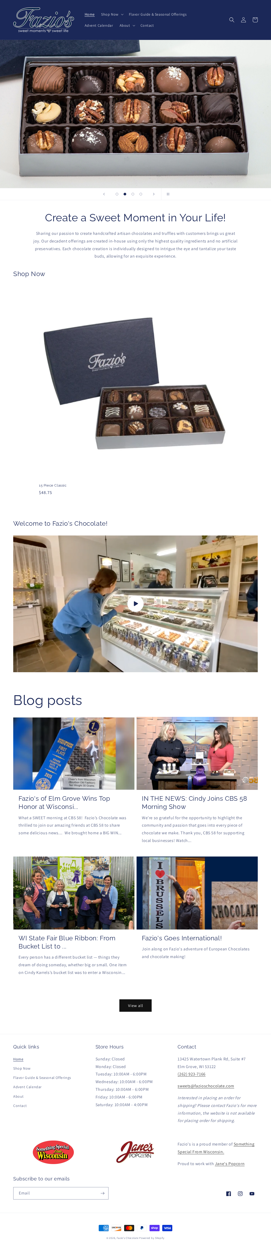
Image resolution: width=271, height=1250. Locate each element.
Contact (20, 1105)
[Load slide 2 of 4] (125, 194)
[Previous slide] (104, 194)
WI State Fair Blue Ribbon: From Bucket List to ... (67, 942)
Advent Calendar (27, 1086)
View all (135, 1005)
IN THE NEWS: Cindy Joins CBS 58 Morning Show (194, 803)
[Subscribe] (102, 1193)
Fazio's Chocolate (128, 1238)
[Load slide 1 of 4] (117, 194)
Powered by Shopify (152, 1238)
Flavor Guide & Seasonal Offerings (42, 1077)
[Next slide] (154, 194)
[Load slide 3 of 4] (133, 194)
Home (18, 1059)
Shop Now (22, 1068)
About (18, 1096)
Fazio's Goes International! (182, 938)
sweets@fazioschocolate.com (206, 1086)
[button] (112, 14)
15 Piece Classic (53, 485)
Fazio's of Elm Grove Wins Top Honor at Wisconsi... (64, 803)
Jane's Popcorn (230, 1163)
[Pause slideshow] (167, 194)
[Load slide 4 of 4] (141, 194)
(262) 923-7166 (191, 1074)
